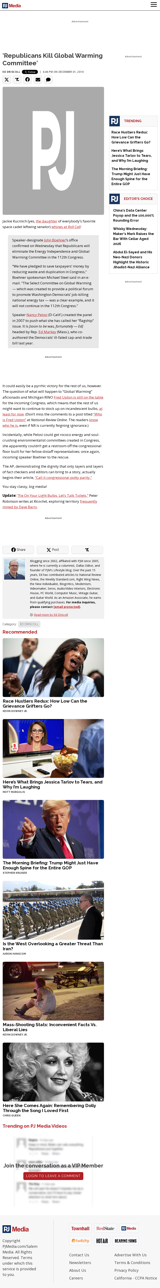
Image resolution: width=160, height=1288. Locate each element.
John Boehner (55, 240)
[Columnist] (16, 569)
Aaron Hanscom (14, 953)
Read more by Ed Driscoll (51, 615)
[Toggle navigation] (154, 5)
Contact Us (79, 1254)
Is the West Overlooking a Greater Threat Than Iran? (53, 946)
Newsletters (80, 1262)
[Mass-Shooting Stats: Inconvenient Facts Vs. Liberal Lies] (53, 990)
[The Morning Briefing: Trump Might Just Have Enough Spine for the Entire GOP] (53, 829)
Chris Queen (12, 1115)
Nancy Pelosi (37, 314)
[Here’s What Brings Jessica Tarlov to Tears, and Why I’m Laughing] (53, 748)
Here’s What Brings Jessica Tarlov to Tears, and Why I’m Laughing (52, 784)
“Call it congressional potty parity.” (63, 477)
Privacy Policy (126, 1270)
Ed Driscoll (11, 72)
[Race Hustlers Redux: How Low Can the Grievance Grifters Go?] (53, 667)
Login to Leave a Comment (53, 1176)
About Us (77, 1270)
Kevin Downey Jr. (15, 711)
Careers (76, 1277)
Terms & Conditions (132, 1262)
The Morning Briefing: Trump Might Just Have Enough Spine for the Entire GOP (50, 865)
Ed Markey (47, 331)
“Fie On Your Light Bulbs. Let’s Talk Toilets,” (52, 495)
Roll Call (74, 226)
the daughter (46, 221)
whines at (59, 226)
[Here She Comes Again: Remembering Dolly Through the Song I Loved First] (53, 1071)
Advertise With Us (130, 1254)
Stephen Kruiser (15, 872)
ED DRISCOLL (29, 624)
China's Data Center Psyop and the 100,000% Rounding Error (133, 215)
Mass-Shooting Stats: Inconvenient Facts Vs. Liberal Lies (50, 1027)
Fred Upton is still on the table (78, 397)
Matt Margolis (14, 792)
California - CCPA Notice (135, 1277)
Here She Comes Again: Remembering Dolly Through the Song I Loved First (49, 1108)
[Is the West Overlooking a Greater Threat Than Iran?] (53, 910)
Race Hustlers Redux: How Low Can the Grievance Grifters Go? (45, 703)
